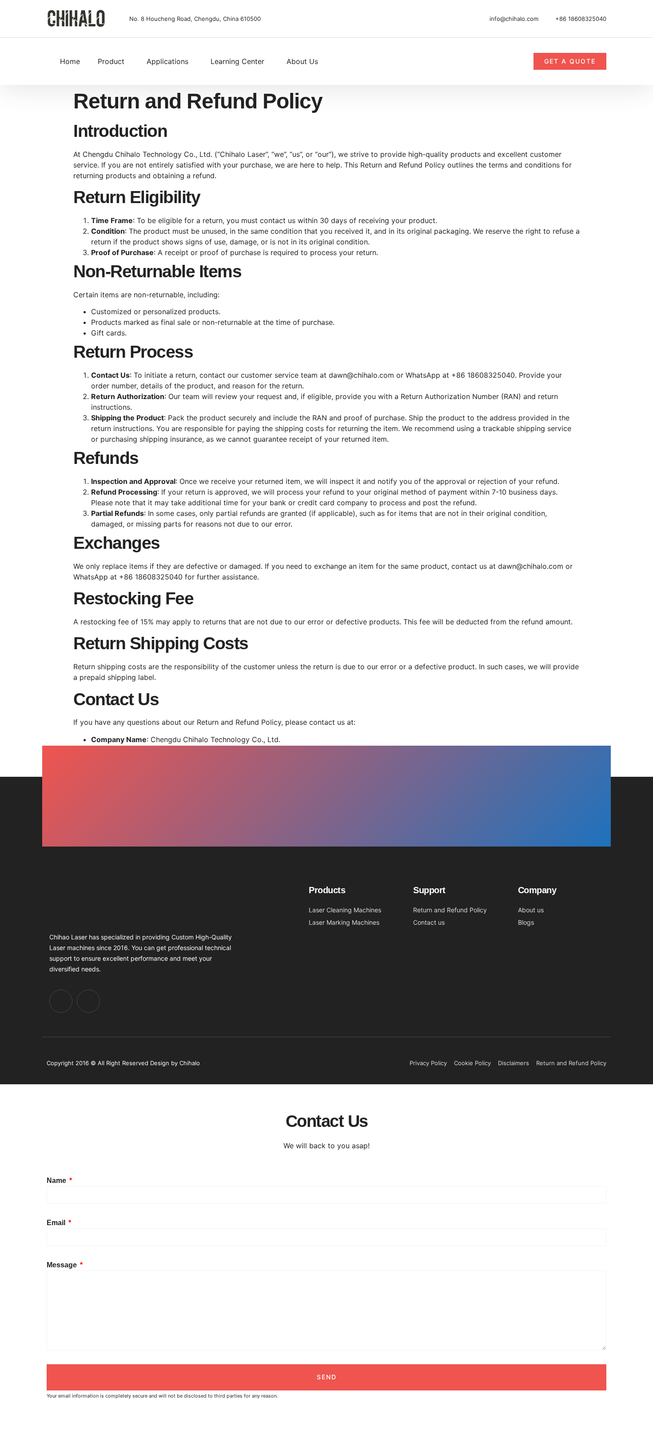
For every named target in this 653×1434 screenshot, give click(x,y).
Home (70, 61)
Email (57, 1222)
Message (63, 1265)
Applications (167, 61)
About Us (302, 61)
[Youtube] (60, 1001)
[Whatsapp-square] (88, 1001)
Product (111, 61)
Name (57, 1180)
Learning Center (237, 61)
